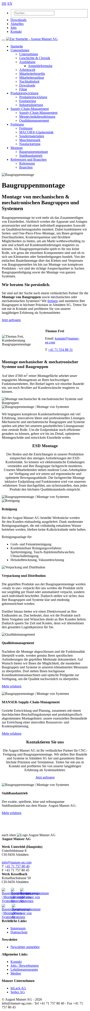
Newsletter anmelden (25, 947)
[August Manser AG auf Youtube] (6, 892)
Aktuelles (17, 24)
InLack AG (18, 988)
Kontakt (16, 31)
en (9, 3)
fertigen (52, 301)
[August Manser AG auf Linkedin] (15, 892)
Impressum (18, 928)
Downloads (18, 20)
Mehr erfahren (11, 686)
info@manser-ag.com (16, 862)
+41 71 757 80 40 (17, 866)
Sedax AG (17, 992)
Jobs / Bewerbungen (24, 965)
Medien (15, 973)
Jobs (13, 27)
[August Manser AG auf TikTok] (15, 907)
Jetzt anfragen (11, 320)
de (4, 3)
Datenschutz (19, 932)
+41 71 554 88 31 (60, 350)
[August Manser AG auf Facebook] (24, 892)
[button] (19, 50)
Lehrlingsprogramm (24, 969)
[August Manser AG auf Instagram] (6, 908)
